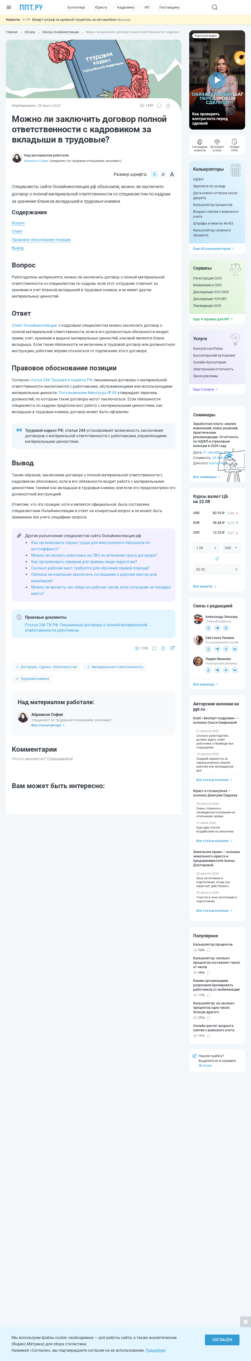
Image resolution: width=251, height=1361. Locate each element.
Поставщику (169, 7)
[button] (217, 80)
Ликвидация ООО (207, 306)
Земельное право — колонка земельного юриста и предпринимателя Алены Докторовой (216, 858)
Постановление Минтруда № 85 (88, 392)
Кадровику (126, 7)
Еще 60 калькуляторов (211, 249)
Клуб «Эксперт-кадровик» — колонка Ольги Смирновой (216, 720)
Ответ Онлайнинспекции (34, 325)
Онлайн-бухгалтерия (209, 362)
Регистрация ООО (207, 278)
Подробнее (155, 1350)
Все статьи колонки (212, 780)
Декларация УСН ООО (211, 292)
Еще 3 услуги (203, 389)
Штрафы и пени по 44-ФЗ (213, 223)
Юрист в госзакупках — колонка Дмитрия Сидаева (215, 793)
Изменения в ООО (207, 285)
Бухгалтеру (76, 7)
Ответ (17, 231)
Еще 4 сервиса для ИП (211, 319)
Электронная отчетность (213, 369)
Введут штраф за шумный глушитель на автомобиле (74, 20)
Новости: (13, 19)
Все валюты (203, 586)
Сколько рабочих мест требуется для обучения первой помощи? (90, 568)
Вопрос (18, 223)
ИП (147, 7)
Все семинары (205, 477)
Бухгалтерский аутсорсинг (214, 355)
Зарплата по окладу (209, 186)
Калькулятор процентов (212, 205)
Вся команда (203, 684)
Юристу (101, 7)
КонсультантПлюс (208, 348)
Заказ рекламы (205, 376)
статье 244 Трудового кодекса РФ (61, 380)
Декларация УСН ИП (209, 299)
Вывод (18, 248)
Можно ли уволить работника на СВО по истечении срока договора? (94, 555)
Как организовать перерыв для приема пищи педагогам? (84, 561)
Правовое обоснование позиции (41, 239)
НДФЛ (198, 179)
